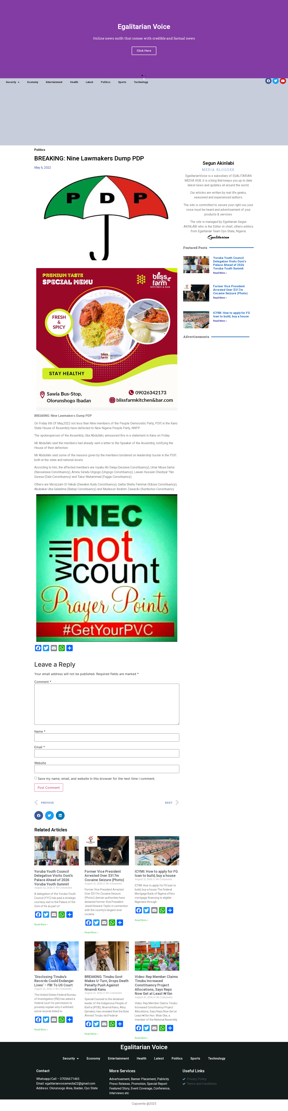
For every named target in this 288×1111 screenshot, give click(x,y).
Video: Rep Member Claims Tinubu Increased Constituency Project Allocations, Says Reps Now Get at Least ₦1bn (156, 985)
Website (40, 762)
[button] (142, 75)
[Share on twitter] (49, 815)
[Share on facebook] (38, 815)
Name (39, 731)
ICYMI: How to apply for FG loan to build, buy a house (156, 873)
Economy (32, 82)
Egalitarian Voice (144, 1047)
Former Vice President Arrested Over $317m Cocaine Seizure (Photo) (104, 875)
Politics (105, 82)
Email (39, 747)
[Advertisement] (144, 118)
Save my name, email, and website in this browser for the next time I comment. (96, 778)
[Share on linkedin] (60, 815)
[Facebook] (268, 81)
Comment (42, 681)
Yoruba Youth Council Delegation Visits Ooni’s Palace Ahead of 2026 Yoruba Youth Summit (53, 877)
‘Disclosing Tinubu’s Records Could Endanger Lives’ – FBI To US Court (54, 981)
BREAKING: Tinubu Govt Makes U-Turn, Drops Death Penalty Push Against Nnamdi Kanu (107, 983)
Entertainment (54, 82)
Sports (122, 82)
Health (74, 82)
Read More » (41, 924)
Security (11, 82)
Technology (141, 82)
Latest (89, 82)
